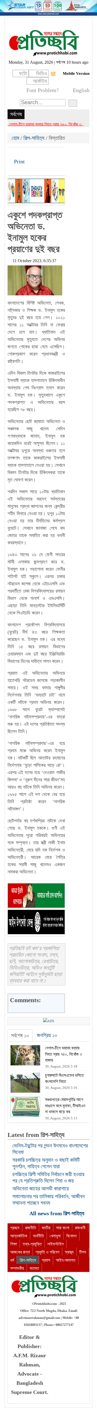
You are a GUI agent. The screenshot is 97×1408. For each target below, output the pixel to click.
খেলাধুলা (55, 1236)
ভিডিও (41, 73)
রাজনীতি (30, 1227)
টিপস (82, 1252)
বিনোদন (71, 1236)
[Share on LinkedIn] (39, 153)
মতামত (34, 1268)
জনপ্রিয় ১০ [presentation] (47, 1035)
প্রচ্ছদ (14, 1227)
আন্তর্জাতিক (18, 1236)
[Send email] (49, 153)
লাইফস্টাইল (55, 1244)
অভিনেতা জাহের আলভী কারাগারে (40, 1188)
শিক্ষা (13, 1244)
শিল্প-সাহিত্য (33, 138)
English (81, 90)
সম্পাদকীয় (17, 1268)
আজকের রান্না (20, 1252)
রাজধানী (80, 1227)
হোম (16, 138)
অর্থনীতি (38, 1236)
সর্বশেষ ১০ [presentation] (20, 1035)
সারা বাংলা (62, 1227)
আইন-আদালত (65, 1260)
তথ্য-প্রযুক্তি (32, 1244)
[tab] (20, 1035)
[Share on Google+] (30, 153)
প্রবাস (46, 1260)
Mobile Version (76, 73)
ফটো (23, 73)
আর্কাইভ (40, 81)
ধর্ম (12, 1260)
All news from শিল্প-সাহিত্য (57, 1213)
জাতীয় (46, 1227)
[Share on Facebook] (12, 153)
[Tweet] (21, 153)
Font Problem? (42, 90)
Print (19, 161)
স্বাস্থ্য (69, 1252)
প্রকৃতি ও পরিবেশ (47, 1252)
